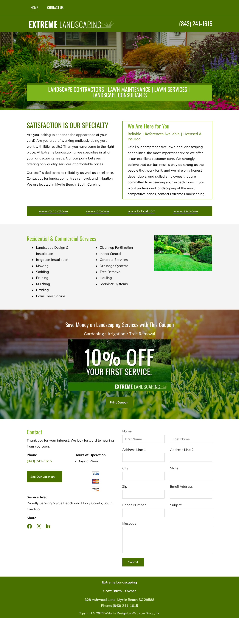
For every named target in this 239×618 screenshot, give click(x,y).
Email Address (181, 487)
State (174, 468)
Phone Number (134, 505)
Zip (124, 487)
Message (129, 523)
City (125, 468)
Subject (175, 505)
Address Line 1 (134, 450)
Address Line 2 (182, 450)
